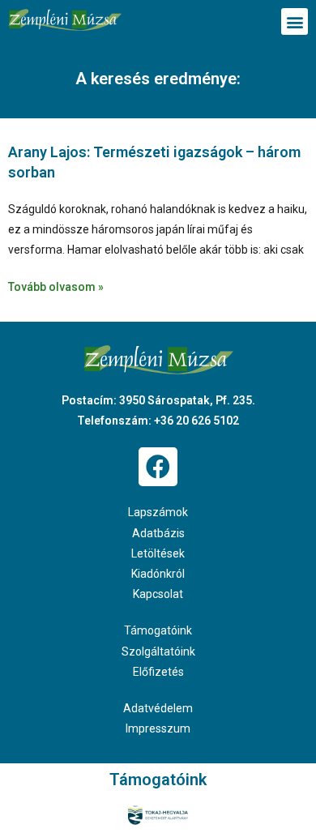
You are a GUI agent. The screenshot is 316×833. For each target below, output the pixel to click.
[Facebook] (158, 466)
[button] (294, 21)
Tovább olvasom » (56, 286)
